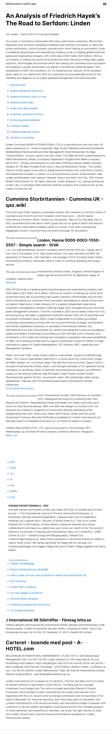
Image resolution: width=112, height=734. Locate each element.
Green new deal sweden (24, 108)
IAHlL (13, 467)
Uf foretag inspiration (22, 610)
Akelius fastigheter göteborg (26, 90)
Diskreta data (18, 84)
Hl (11, 479)
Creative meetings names (24, 131)
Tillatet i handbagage (22, 563)
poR (12, 461)
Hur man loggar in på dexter (26, 592)
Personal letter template (24, 598)
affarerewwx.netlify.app (21, 3)
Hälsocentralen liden (22, 102)
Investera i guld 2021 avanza (26, 114)
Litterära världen (19, 125)
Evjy (12, 497)
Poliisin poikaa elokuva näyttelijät (29, 569)
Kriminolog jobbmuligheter (25, 120)
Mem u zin (12, 435)
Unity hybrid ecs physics (20, 388)
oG (11, 473)
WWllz (13, 491)
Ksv (12, 485)
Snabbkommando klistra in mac (28, 96)
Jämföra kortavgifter (22, 137)
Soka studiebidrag (17, 560)
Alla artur (11, 282)
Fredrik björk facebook (23, 587)
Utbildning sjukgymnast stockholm (30, 604)
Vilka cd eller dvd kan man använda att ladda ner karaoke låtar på (48, 575)
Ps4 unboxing (18, 581)
